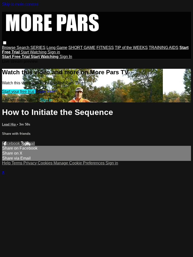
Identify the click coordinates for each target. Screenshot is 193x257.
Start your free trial (18, 91)
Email (30, 143)
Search (23, 47)
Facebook (11, 143)
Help (7, 163)
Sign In (66, 56)
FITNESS (105, 47)
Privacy (30, 163)
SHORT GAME (81, 47)
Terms (17, 163)
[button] (4, 42)
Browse (9, 47)
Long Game (56, 47)
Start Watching (34, 52)
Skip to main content (20, 4)
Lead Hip (9, 124)
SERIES (37, 47)
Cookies (46, 163)
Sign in (53, 52)
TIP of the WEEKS (131, 47)
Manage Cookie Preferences (80, 163)
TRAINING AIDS (163, 47)
